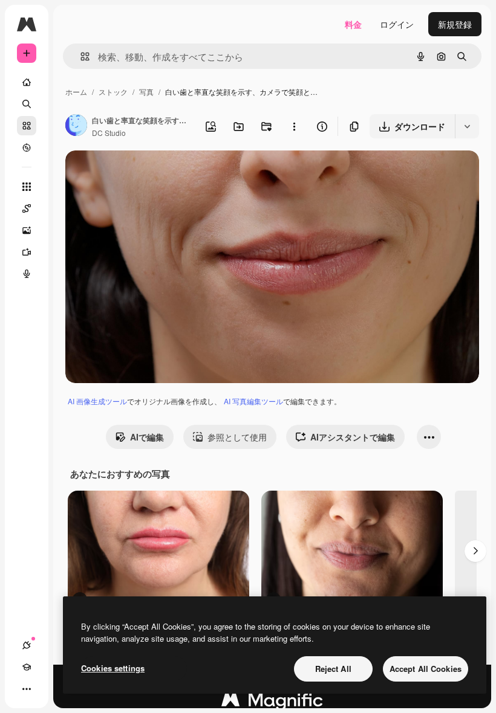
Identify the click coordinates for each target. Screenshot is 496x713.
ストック (113, 91)
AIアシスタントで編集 (352, 437)
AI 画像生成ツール (97, 401)
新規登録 (455, 24)
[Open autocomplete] (80, 56)
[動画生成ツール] (26, 252)
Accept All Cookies (426, 668)
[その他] (26, 688)
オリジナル (148, 173)
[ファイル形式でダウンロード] (467, 126)
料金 (353, 24)
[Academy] (26, 667)
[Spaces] (26, 208)
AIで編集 (147, 437)
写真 (146, 91)
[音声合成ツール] (26, 273)
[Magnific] (272, 703)
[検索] (26, 104)
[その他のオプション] (294, 126)
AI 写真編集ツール (253, 401)
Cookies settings (113, 668)
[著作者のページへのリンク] (76, 126)
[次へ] (475, 551)
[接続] (26, 645)
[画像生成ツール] (26, 230)
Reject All (333, 668)
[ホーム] (26, 82)
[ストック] (26, 125)
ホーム (76, 91)
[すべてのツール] (26, 186)
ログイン (397, 24)
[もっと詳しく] (26, 147)
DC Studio (109, 132)
